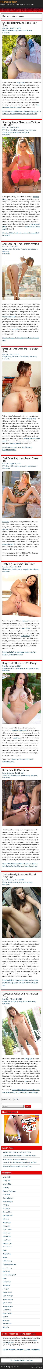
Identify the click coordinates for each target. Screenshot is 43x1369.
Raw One (5, 28)
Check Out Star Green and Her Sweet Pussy (20, 350)
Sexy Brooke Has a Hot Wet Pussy (19, 663)
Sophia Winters (8, 1299)
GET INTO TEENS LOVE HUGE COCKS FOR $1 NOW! (21, 1350)
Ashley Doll (6, 1001)
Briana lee (6, 1187)
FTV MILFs (6, 1208)
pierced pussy (7, 1268)
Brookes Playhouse (8, 668)
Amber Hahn (7, 1177)
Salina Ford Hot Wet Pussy (15, 770)
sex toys (16, 738)
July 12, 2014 (19, 773)
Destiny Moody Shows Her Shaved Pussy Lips (19, 875)
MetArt (4, 30)
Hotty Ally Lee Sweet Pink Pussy (18, 564)
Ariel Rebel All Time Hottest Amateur (20, 243)
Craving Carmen (8, 1198)
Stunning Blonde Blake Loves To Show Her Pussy (21, 123)
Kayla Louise (7, 1229)
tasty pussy (21, 82)
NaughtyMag (6, 356)
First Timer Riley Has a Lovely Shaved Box (20, 459)
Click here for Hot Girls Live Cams (21, 1360)
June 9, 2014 (19, 880)
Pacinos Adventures (9, 1264)
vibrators (5, 1317)
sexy (26, 1081)
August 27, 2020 (15, 28)
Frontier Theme (37, 1367)
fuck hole (5, 529)
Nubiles (14, 569)
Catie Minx (6, 1194)
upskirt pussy (25, 636)
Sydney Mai (7, 1310)
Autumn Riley (7, 1184)
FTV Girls (5, 130)
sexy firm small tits (9, 316)
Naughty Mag (31, 418)
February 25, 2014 (16, 999)
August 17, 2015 (15, 666)
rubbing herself (7, 544)
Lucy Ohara (6, 1240)
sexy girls (32, 130)
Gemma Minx (7, 1212)
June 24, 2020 (14, 128)
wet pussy (25, 132)
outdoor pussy (12, 30)
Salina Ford (6, 775)
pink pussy (16, 249)
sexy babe (15, 329)
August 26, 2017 (15, 464)
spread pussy (16, 132)
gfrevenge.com (7, 1215)
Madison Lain (7, 1243)
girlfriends (6, 1219)
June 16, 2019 (14, 354)
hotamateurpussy (8, 773)
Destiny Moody (7, 882)
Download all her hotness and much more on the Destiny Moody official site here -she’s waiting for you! (20, 982)
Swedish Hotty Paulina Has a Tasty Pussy (19, 24)
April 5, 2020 (14, 247)
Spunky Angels (8, 1306)
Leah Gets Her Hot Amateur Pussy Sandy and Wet (19, 1163)
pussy (20, 30)
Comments (6, 33)
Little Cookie (7, 1236)
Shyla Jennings (8, 1296)
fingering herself (15, 443)
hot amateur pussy (8, 1)
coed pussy (26, 628)
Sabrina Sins (7, 1282)
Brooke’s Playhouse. (19, 730)
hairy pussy (6, 1226)
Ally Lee (25, 621)
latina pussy (7, 1233)
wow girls (6, 1327)
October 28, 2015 (15, 567)
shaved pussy (27, 30)
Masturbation (14, 130)
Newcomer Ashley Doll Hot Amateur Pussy (20, 995)
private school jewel (9, 1275)
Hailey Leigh (7, 1222)
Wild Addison (7, 1324)
